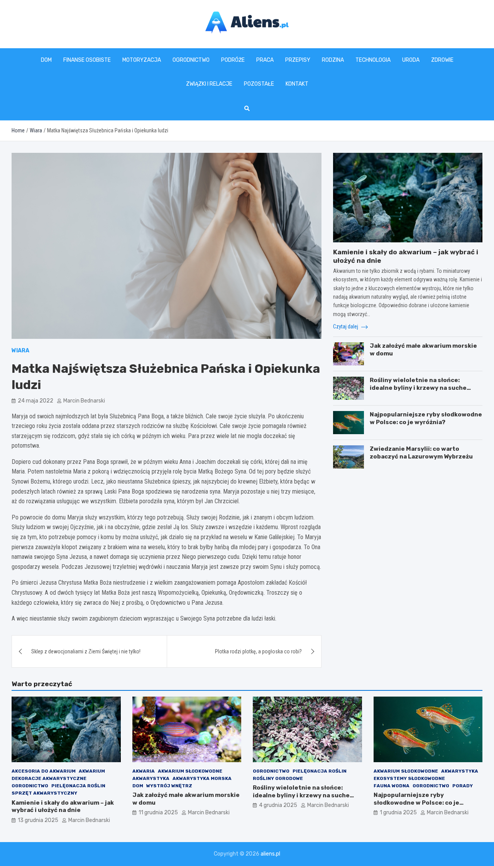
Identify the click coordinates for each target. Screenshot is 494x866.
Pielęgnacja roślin (78, 785)
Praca (265, 60)
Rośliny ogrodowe (278, 778)
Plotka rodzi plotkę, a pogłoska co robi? (258, 651)
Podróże (233, 60)
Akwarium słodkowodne (190, 771)
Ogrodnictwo (191, 60)
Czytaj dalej (346, 326)
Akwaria (143, 771)
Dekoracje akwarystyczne (49, 778)
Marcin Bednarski (84, 400)
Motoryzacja (141, 60)
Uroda (411, 60)
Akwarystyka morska (202, 778)
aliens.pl (270, 854)
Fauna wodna (391, 785)
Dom (46, 60)
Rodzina (333, 60)
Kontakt (297, 84)
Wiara (20, 350)
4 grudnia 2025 (278, 805)
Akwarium (92, 771)
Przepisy (297, 60)
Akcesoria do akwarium (44, 771)
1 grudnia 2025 (398, 812)
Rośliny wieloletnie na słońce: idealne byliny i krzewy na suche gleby (418, 388)
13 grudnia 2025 (38, 820)
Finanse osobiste (87, 60)
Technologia (373, 60)
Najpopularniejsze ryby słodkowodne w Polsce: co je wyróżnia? (426, 418)
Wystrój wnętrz (169, 785)
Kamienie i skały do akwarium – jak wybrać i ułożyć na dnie (63, 806)
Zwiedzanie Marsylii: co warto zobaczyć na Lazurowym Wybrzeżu (421, 452)
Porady (462, 785)
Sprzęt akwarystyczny (44, 793)
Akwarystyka (150, 778)
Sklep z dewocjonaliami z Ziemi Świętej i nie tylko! (85, 651)
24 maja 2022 (35, 400)
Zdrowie (442, 60)
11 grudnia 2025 (158, 812)
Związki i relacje (209, 84)
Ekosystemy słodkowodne (409, 778)
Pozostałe (259, 84)
